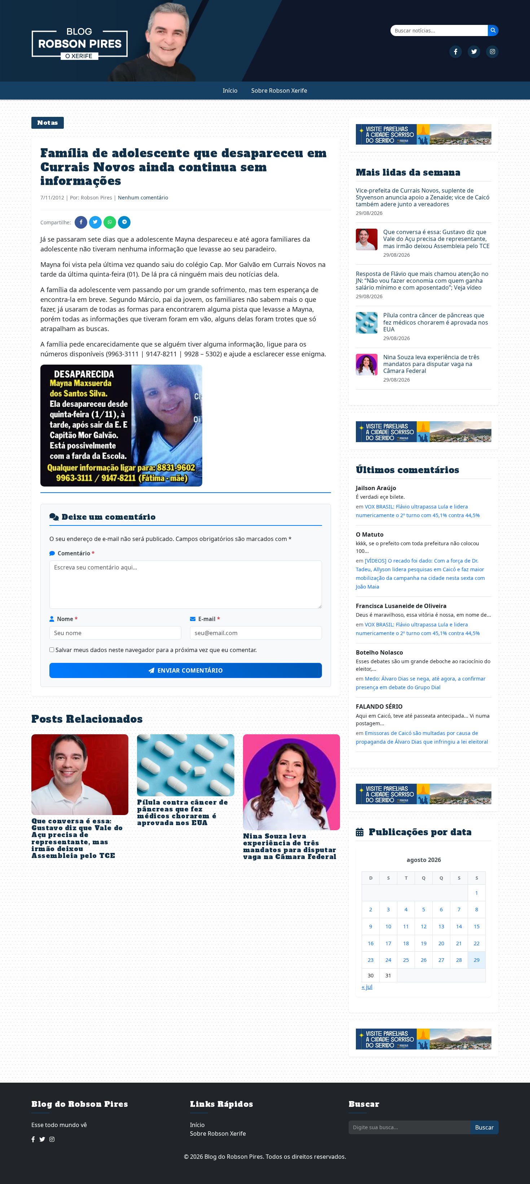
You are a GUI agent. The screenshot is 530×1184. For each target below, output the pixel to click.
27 (441, 959)
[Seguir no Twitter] (474, 51)
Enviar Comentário (190, 670)
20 (441, 943)
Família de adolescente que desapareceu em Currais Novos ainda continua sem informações (183, 167)
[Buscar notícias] (493, 30)
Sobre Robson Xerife (279, 90)
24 (388, 959)
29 (477, 959)
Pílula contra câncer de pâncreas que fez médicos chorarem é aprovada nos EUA (182, 813)
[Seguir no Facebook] (455, 51)
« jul (367, 987)
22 (477, 943)
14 (459, 926)
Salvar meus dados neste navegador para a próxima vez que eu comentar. (156, 650)
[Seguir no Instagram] (492, 51)
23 (371, 959)
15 (477, 926)
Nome (67, 618)
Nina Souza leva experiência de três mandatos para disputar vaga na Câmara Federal (290, 847)
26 (424, 959)
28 (459, 959)
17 (388, 943)
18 (406, 943)
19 (424, 943)
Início (230, 90)
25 (406, 959)
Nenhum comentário (143, 197)
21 (459, 943)
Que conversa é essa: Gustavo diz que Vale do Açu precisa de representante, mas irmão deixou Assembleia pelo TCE (77, 838)
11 (406, 926)
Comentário (76, 553)
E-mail (209, 618)
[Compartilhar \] (81, 222)
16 (371, 943)
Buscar (484, 1127)
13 (441, 926)
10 (388, 926)
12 (424, 926)
